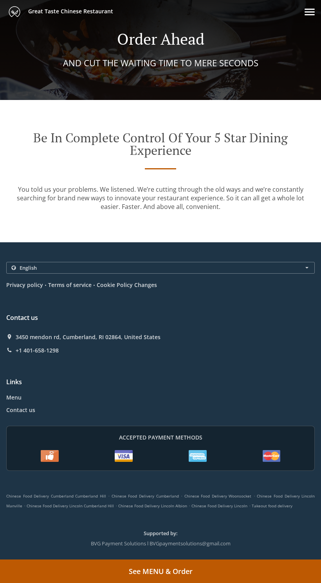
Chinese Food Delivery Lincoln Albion (152, 506)
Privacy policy (24, 285)
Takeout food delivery (272, 506)
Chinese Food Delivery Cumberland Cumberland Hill (56, 496)
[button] (310, 12)
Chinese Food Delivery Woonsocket (218, 496)
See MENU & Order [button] (161, 571)
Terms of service (70, 285)
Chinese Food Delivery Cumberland (145, 496)
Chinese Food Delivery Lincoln (219, 506)
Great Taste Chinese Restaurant (70, 11)
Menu (14, 397)
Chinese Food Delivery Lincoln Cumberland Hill (70, 506)
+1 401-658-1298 (37, 350)
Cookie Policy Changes (127, 285)
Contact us (20, 410)
